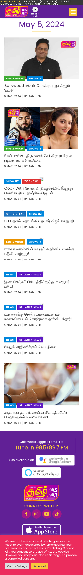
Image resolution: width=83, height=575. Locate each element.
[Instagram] (36, 514)
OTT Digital (15, 214)
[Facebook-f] (26, 514)
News (10, 274)
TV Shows (31, 181)
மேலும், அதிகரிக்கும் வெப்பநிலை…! (32, 347)
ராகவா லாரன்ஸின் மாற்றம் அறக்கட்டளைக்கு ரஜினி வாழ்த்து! (39, 251)
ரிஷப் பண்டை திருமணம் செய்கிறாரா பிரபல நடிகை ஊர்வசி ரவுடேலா (38, 158)
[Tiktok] (57, 514)
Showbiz (35, 78)
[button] (73, 12)
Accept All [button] (39, 566)
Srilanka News (30, 274)
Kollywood (14, 242)
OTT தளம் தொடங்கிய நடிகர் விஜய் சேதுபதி (39, 221)
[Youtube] (46, 514)
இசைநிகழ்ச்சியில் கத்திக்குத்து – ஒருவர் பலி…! (37, 284)
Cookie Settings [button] (17, 566)
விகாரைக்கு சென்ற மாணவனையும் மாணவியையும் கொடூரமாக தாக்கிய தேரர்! (38, 317)
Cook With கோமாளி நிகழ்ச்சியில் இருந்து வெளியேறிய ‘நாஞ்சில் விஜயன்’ (38, 191)
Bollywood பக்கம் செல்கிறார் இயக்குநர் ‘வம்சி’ (37, 88)
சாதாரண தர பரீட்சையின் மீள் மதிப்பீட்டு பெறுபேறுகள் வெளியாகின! (35, 415)
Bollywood (14, 78)
